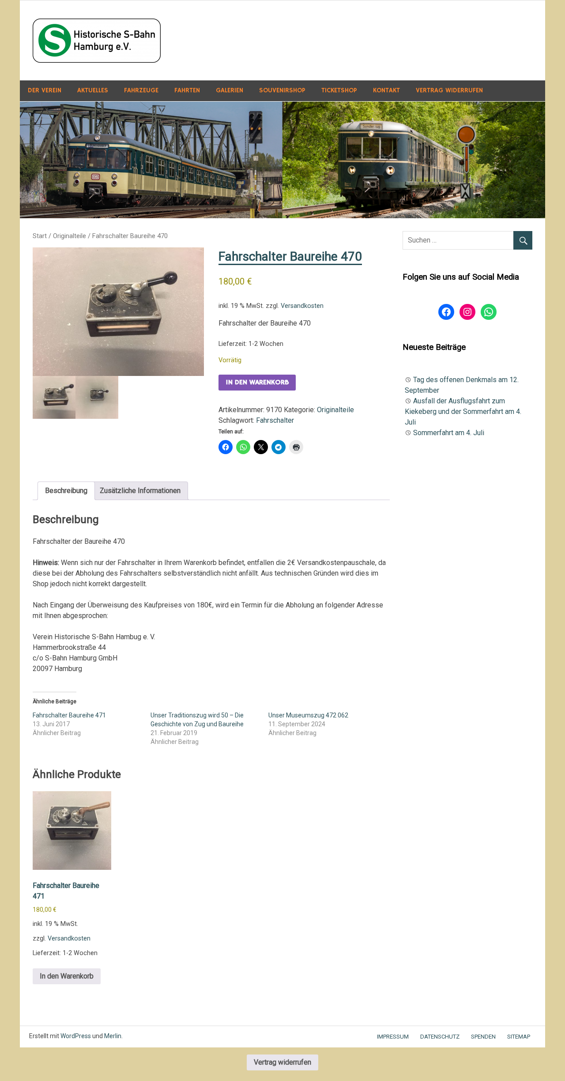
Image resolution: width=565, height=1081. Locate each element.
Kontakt (386, 90)
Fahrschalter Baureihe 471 (69, 715)
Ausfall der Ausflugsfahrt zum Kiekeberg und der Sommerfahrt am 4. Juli (463, 411)
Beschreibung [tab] (66, 490)
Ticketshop (339, 90)
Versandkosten (302, 306)
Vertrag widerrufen (449, 90)
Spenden (483, 1036)
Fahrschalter (275, 420)
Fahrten (187, 90)
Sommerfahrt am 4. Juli (448, 433)
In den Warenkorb (257, 382)
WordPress (75, 1035)
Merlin (112, 1035)
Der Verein (44, 90)
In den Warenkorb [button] (67, 976)
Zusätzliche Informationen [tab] (140, 490)
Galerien (229, 90)
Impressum (393, 1036)
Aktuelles (92, 90)
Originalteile (69, 236)
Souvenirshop (282, 90)
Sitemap (518, 1036)
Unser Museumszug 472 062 (308, 715)
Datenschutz (440, 1036)
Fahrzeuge (141, 90)
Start (40, 236)
